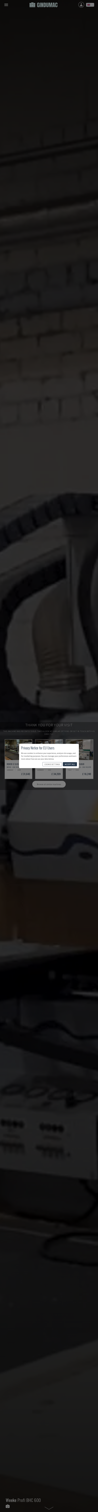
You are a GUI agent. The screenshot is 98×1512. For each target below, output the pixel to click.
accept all (70, 764)
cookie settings (52, 764)
